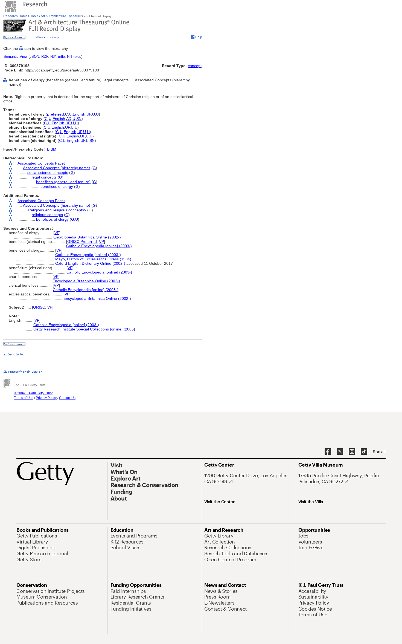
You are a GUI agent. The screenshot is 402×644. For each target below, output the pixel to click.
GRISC (39, 307)
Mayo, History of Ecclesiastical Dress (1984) (93, 259)
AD (68, 118)
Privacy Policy (46, 398)
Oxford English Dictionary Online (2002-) (90, 263)
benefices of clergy (56, 186)
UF (88, 114)
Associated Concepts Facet (41, 163)
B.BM (51, 149)
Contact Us (67, 398)
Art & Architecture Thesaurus (62, 16)
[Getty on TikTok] (364, 452)
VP (56, 233)
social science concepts (47, 172)
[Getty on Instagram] (352, 452)
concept (195, 66)
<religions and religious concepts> (56, 210)
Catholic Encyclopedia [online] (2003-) (99, 246)
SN (78, 118)
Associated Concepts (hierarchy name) (56, 168)
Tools (34, 16)
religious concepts (47, 214)
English (79, 114)
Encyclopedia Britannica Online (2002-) (87, 237)
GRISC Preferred (82, 241)
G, (73, 219)
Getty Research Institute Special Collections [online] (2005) (84, 329)
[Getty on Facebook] (328, 452)
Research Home (15, 16)
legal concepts (44, 177)
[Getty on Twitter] (340, 452)
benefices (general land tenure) (63, 182)
